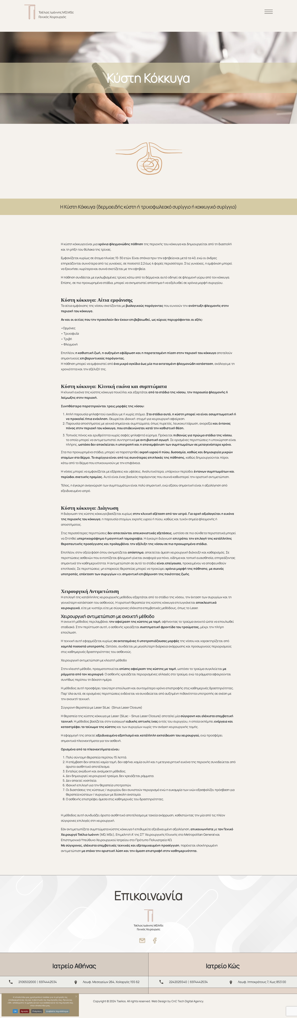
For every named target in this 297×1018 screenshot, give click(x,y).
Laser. (194, 608)
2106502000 (27, 982)
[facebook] (155, 940)
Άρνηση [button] (24, 1011)
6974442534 (48, 982)
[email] (142, 940)
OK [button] (15, 1011)
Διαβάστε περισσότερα (57, 1011)
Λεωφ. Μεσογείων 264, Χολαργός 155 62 (111, 982)
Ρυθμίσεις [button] (37, 1011)
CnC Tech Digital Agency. (187, 1001)
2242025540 (178, 982)
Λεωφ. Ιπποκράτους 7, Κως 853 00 (262, 982)
